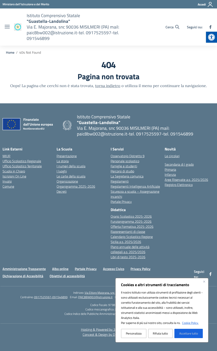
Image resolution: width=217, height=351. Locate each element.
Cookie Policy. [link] (190, 323)
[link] (211, 37)
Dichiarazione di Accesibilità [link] (23, 276)
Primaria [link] (170, 169)
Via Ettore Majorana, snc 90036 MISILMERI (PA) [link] (114, 292)
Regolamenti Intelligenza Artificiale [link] (135, 186)
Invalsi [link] (7, 181)
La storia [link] (63, 161)
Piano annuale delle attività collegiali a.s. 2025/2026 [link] (130, 249)
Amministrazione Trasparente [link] (24, 268)
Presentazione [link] (67, 155)
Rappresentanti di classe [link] (128, 231)
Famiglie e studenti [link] (124, 166)
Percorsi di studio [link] (122, 171)
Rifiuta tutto (160, 333)
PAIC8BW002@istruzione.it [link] (95, 297)
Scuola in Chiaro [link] (14, 171)
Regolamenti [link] (120, 181)
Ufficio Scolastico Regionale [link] (22, 161)
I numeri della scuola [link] (71, 166)
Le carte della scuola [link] (71, 176)
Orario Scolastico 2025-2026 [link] (131, 216)
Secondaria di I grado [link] (179, 164)
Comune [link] (8, 186)
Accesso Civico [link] (113, 268)
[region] (162, 310)
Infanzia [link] (170, 174)
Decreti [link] (62, 191)
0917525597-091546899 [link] (51, 297)
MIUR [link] (6, 155)
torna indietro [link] (107, 85)
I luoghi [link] (62, 171)
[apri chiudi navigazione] (7, 27)
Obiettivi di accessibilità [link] (67, 276)
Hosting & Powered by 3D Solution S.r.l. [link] (108, 329)
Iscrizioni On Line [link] (14, 176)
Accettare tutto (188, 333)
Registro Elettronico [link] (179, 184)
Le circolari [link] (172, 155)
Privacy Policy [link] (140, 268)
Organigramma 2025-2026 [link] (76, 186)
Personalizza (134, 333)
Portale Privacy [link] (121, 201)
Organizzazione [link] (67, 181)
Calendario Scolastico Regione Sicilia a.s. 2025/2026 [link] (132, 239)
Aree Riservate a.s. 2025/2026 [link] (186, 179)
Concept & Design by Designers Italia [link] (109, 334)
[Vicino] (204, 281)
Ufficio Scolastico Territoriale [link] (22, 166)
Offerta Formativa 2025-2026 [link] (132, 226)
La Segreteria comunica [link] (127, 176)
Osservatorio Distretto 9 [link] (128, 155)
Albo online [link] (60, 268)
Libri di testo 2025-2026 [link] (128, 256)
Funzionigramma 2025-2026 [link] (131, 221)
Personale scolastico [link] (125, 161)
